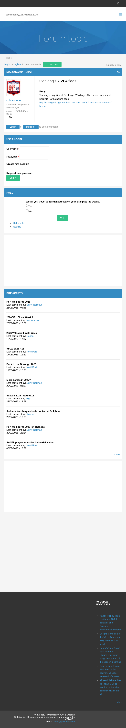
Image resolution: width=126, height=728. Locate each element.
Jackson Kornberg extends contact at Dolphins (33, 411)
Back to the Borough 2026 (21, 364)
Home (9, 58)
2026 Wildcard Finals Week (21, 333)
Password (12, 156)
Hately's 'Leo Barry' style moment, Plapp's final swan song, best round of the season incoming (110, 655)
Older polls (18, 223)
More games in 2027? (18, 379)
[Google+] (15, 3)
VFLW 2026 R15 (15, 348)
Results (17, 226)
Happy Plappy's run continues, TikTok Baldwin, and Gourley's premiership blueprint (111, 622)
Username (12, 148)
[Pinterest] (20, 3)
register (18, 64)
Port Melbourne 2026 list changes (25, 426)
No (30, 211)
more (117, 454)
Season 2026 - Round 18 (20, 395)
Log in (7, 64)
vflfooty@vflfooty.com (64, 721)
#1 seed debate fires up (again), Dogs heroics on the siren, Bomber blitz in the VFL (110, 687)
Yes (30, 206)
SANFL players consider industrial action (29, 442)
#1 (118, 71)
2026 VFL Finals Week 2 (19, 317)
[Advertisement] (63, 261)
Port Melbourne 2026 (18, 301)
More (119, 702)
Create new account (17, 163)
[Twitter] (10, 3)
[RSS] (25, 3)
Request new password (19, 173)
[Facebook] (5, 3)
